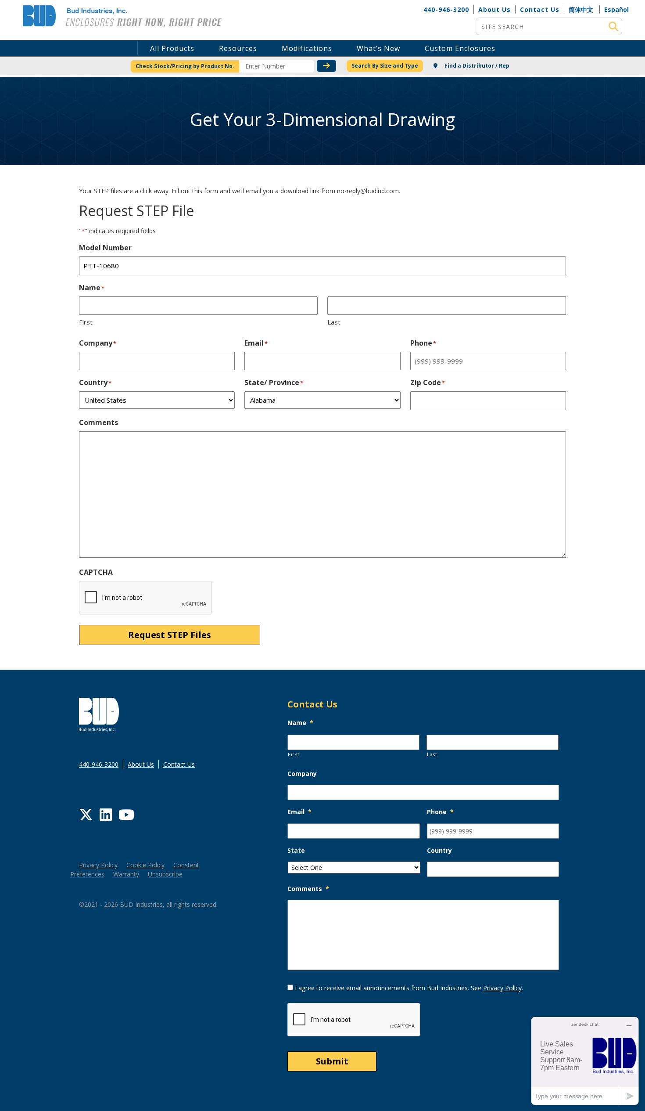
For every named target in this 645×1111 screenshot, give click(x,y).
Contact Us (539, 9)
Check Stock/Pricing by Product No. (185, 66)
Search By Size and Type (384, 65)
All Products (172, 48)
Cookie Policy (145, 865)
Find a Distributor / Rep (476, 65)
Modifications (307, 48)
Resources (238, 48)
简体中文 (581, 9)
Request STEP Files (169, 635)
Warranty (126, 874)
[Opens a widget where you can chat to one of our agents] (585, 1061)
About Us (494, 9)
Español (616, 9)
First (86, 321)
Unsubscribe (165, 874)
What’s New (378, 48)
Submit (332, 1061)
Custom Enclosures (460, 48)
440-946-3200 (446, 9)
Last (333, 321)
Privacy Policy (98, 865)
